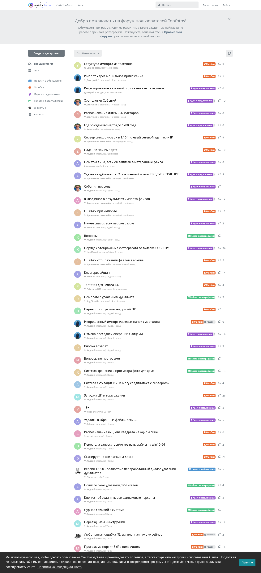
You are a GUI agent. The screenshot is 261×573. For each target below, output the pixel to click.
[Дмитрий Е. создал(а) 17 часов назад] (77, 90)
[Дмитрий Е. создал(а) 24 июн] (77, 323)
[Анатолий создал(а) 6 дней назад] (77, 188)
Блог (80, 5)
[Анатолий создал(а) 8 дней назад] (77, 102)
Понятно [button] (247, 562)
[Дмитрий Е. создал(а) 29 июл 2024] (77, 335)
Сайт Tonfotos (64, 5)
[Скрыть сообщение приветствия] (229, 19)
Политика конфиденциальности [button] (59, 567)
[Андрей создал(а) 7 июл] (77, 470)
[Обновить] (229, 53)
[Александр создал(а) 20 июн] (77, 536)
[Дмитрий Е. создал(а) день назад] (77, 77)
